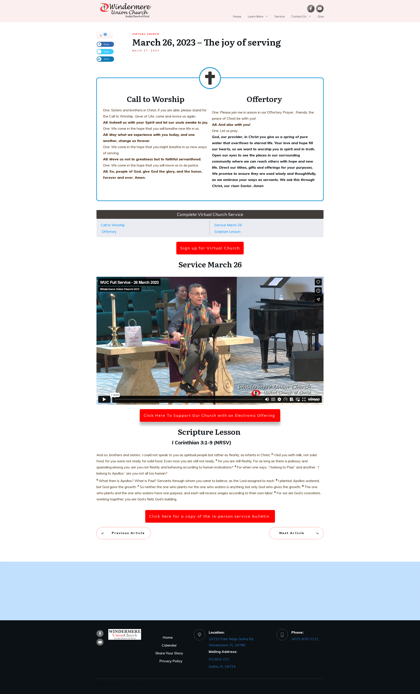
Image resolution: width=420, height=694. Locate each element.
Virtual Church (145, 34)
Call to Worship (113, 225)
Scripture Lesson (227, 231)
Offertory (109, 231)
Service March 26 (228, 225)
